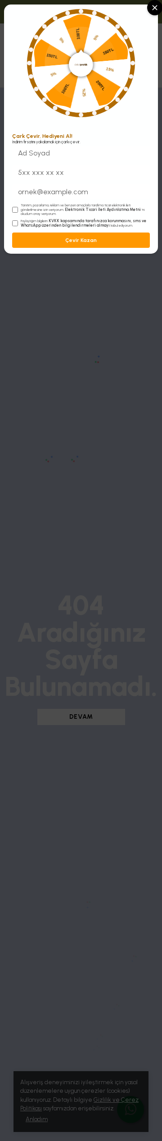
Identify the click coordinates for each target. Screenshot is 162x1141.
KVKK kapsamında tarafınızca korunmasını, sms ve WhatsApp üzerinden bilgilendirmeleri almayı (83, 223)
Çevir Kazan (81, 240)
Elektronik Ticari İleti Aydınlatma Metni (103, 209)
